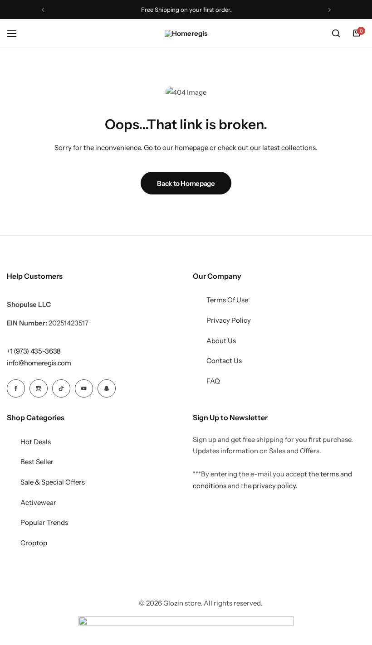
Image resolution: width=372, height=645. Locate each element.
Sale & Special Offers (52, 482)
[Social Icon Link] (16, 388)
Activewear (38, 502)
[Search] (336, 33)
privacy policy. (275, 485)
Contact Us (224, 360)
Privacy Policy (228, 320)
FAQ (213, 381)
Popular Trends (44, 522)
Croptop (33, 542)
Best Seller (37, 461)
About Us (221, 340)
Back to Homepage (186, 183)
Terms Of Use (227, 300)
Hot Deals (35, 441)
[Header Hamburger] (16, 33)
